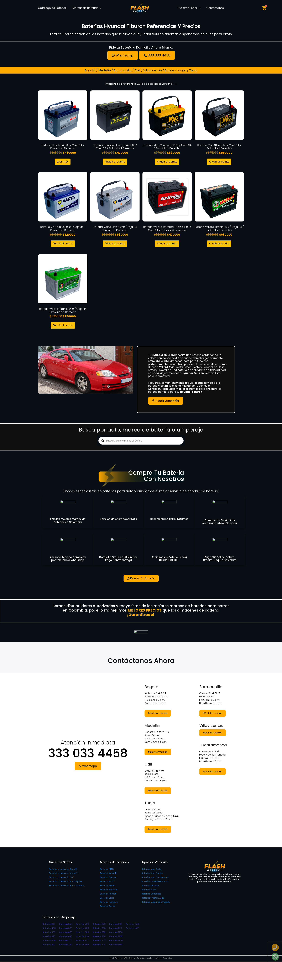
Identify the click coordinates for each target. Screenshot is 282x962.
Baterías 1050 (99, 944)
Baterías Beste (107, 906)
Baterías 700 (65, 940)
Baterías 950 (99, 932)
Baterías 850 (82, 944)
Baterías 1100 (115, 924)
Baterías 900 (99, 928)
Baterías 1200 (116, 932)
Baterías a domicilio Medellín (63, 873)
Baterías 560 (49, 932)
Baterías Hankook (109, 902)
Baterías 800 (82, 932)
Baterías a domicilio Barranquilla (65, 881)
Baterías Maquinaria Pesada (156, 902)
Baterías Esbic (107, 897)
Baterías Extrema (109, 889)
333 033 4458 (88, 753)
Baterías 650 (65, 924)
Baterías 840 (82, 940)
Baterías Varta (107, 885)
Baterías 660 (65, 928)
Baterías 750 (82, 924)
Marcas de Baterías (85, 8)
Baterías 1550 (132, 928)
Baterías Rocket (108, 893)
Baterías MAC (107, 869)
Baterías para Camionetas (155, 877)
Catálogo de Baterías (52, 8)
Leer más (63, 161)
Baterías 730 (65, 944)
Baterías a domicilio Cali (61, 877)
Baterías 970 (99, 936)
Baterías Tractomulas (153, 897)
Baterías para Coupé (152, 873)
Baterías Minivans (150, 885)
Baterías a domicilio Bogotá (63, 869)
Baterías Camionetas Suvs (155, 881)
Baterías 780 (82, 928)
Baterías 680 (65, 936)
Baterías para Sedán (152, 869)
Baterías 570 (49, 936)
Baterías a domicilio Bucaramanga (66, 885)
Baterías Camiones (151, 893)
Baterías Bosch (107, 881)
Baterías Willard (108, 873)
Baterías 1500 (132, 924)
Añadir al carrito (115, 161)
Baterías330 (49, 924)
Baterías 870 (99, 924)
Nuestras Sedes (187, 8)
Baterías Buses (149, 889)
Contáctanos (215, 8)
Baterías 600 (49, 940)
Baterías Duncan (108, 877)
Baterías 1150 (115, 928)
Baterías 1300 (116, 940)
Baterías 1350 (115, 944)
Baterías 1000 (99, 940)
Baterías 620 (49, 944)
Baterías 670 (65, 932)
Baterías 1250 (115, 936)
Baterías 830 (82, 936)
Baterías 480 (49, 928)
